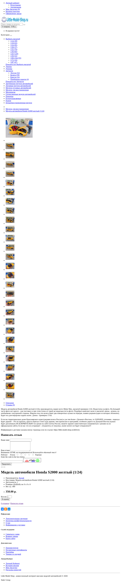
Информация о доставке (15, 525)
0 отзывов (5, 503)
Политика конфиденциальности (19, 521)
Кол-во (3, 497)
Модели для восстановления (17, 90)
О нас (8, 523)
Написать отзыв (16, 503)
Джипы (9, 67)
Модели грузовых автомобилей (18, 88)
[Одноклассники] (5, 509)
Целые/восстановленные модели (19, 103)
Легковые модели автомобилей (18, 86)
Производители (12, 548)
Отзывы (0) (10, 405)
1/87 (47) (13, 62)
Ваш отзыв (5, 450)
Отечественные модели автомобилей (21, 94)
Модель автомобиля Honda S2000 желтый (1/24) (25, 111)
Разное (8, 101)
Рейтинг (4, 455)
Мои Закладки (11, 568)
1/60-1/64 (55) (15, 58)
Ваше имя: (5, 440)
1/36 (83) (13, 52)
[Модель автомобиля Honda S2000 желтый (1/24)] (19, 140)
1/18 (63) (13, 43)
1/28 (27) (13, 47)
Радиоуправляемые (13, 99)
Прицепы (9, 96)
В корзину (5, 499)
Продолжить (6, 464)
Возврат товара (12, 536)
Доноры (9, 69)
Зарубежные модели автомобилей (19, 84)
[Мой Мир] (9, 509)
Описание (10, 403)
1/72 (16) (13, 60)
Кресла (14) (15, 77)
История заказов (12, 566)
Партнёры (10, 552)
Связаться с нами (12, 534)
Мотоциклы (10, 92)
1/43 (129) (14, 54)
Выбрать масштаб (13, 39)
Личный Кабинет (13, 563)
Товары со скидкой (13, 554)
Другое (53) (15, 73)
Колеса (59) (14, 75)
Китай (21, 478)
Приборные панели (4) (19, 79)
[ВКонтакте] (2, 509)
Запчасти (9, 71)
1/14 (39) (13, 41)
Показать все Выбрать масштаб (18, 64)
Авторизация (15, 7)
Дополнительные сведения (16, 519)
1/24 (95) (13, 45)
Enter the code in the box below (13, 457)
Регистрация (15, 5)
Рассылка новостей (13, 570)
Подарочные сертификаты (16, 550)
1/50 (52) (13, 56)
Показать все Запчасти (15, 81)
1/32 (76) (13, 50)
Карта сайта (10, 538)
